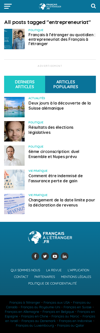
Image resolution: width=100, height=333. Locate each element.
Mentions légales (76, 277)
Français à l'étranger (24, 302)
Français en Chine (34, 316)
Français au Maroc (65, 316)
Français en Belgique (58, 312)
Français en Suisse (78, 307)
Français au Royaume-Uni (40, 307)
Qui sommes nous (25, 270)
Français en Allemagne (22, 312)
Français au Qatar (70, 325)
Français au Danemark (39, 321)
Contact (21, 277)
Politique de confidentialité (52, 283)
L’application (78, 270)
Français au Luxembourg (35, 325)
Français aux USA (57, 302)
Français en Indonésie (75, 321)
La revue (54, 270)
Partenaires (44, 277)
